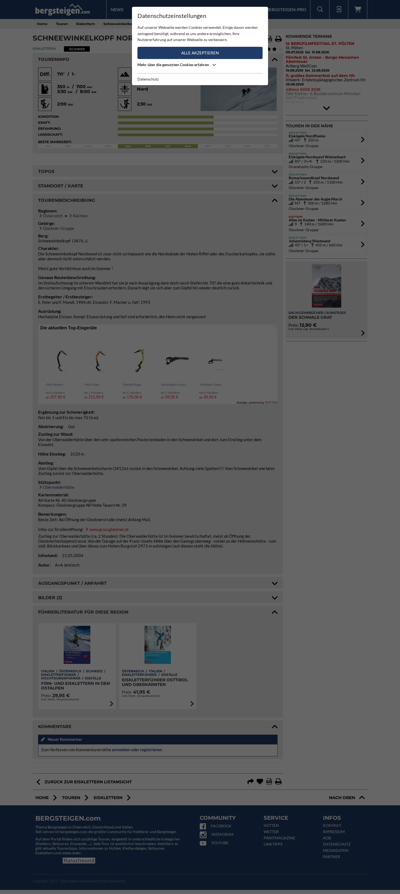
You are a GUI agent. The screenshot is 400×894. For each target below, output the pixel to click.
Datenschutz (148, 79)
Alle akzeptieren (200, 52)
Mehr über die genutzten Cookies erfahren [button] (173, 64)
